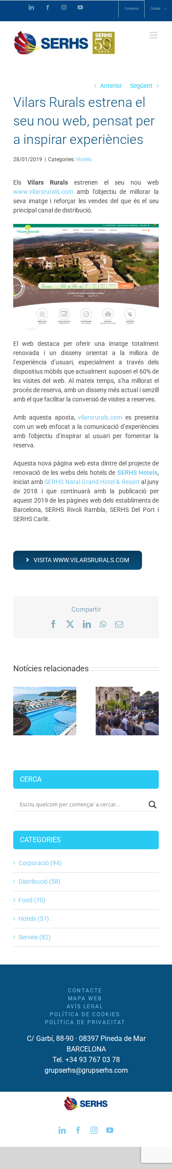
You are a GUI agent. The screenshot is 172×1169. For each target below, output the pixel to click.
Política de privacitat (85, 1022)
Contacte (85, 990)
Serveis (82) (35, 937)
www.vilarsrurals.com (43, 191)
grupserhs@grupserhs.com (86, 1070)
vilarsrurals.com (100, 417)
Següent (141, 85)
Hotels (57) (34, 918)
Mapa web (85, 998)
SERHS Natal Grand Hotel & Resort (92, 481)
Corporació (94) (40, 862)
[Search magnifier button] (152, 804)
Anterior (111, 85)
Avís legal (85, 1006)
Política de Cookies (85, 1014)
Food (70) (32, 900)
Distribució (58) (39, 881)
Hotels (84, 159)
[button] (19, 711)
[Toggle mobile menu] (154, 35)
